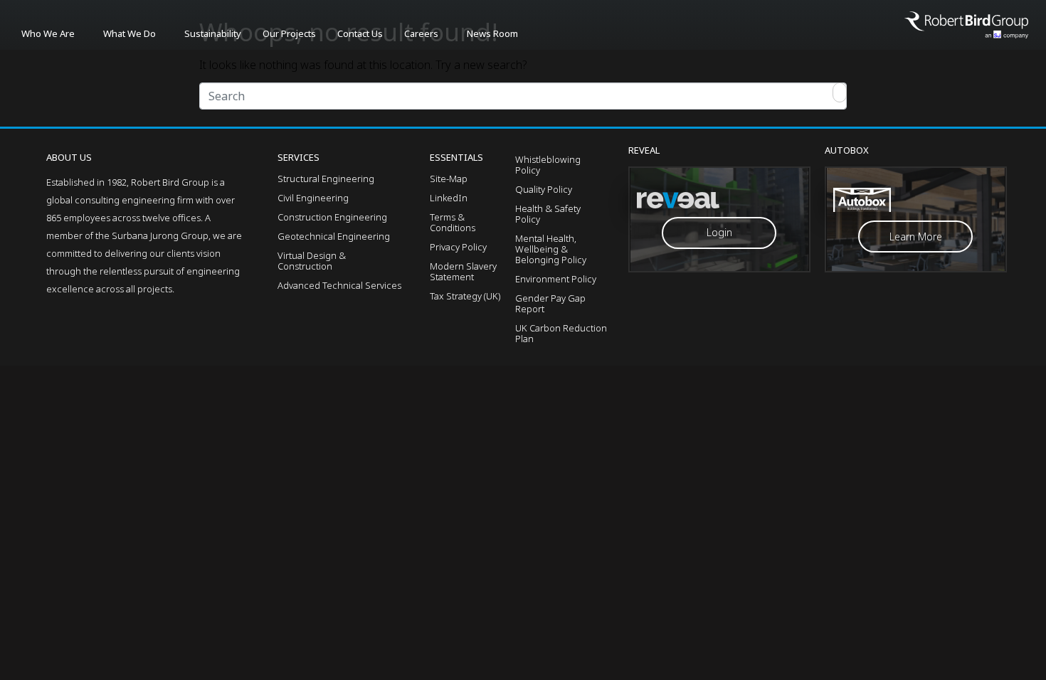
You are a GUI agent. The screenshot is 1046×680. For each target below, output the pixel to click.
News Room (492, 33)
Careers (421, 33)
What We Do (129, 33)
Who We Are (48, 33)
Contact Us (360, 33)
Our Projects (289, 33)
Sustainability (212, 33)
